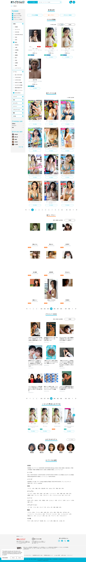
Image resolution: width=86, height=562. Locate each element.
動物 (56, 520)
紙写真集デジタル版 (32, 481)
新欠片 (16, 57)
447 (58, 308)
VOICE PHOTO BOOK (56, 481)
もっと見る (71, 439)
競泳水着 (44, 488)
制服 (38, 488)
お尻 (46, 493)
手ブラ (31, 520)
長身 (69, 493)
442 (41, 308)
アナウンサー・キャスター (53, 514)
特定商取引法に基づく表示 (37, 555)
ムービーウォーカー (59, 469)
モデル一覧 (21, 146)
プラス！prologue (40, 481)
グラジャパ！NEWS (18, 19)
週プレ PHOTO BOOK (18, 74)
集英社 (16, 42)
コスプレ (31, 488)
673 (69, 398)
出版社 (14, 23)
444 (48, 308)
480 (54, 398)
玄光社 (16, 37)
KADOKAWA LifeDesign (19, 34)
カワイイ (62, 500)
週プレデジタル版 (17, 15)
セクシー (71, 500)
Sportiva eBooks (17, 92)
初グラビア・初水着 (40, 520)
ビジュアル (15, 103)
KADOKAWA (41, 467)
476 (41, 398)
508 (69, 308)
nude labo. (40, 483)
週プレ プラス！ (17, 17)
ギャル (68, 495)
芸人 (48, 515)
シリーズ (15, 96)
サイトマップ (69, 555)
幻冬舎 (16, 39)
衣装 (14, 99)
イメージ (15, 106)
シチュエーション (16, 109)
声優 (59, 512)
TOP (11, 6)
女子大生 (66, 512)
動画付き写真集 (47, 481)
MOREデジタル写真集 (18, 82)
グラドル (31, 512)
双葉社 (16, 65)
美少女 (31, 500)
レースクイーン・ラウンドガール (36, 514)
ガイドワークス (17, 29)
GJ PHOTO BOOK (50, 474)
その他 (14, 116)
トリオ (36, 507)
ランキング (14, 125)
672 (66, 398)
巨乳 (40, 493)
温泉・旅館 (57, 507)
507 (66, 308)
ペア (30, 507)
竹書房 (16, 52)
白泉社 (16, 60)
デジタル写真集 (17, 13)
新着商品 (13, 123)
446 (54, 308)
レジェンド (41, 515)
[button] (74, 415)
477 (44, 398)
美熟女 (45, 500)
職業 (14, 112)
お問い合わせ (63, 555)
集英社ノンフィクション (19, 90)
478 (48, 398)
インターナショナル (58, 495)
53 (66, 209)
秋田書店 (29, 467)
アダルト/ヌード (63, 515)
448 (61, 308)
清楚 (30, 502)
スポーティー (47, 495)
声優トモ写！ (30, 483)
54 (70, 209)
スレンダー (32, 493)
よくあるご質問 (57, 555)
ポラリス (35, 483)
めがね (52, 488)
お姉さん (38, 500)
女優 (46, 512)
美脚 (63, 493)
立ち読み (51, 57)
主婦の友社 (67, 467)
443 (44, 308)
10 (61, 209)
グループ (43, 507)
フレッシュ (39, 495)
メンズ (50, 520)
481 (58, 398)
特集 (13, 127)
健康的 (31, 495)
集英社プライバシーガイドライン (25, 555)
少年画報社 (30, 469)
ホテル (50, 507)
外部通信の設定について (48, 555)
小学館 (16, 47)
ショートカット (54, 493)
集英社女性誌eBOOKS (18, 87)
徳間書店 (16, 55)
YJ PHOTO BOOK (18, 77)
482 (61, 398)
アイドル (39, 512)
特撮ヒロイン (32, 515)
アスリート (55, 515)
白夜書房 (16, 62)
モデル (53, 512)
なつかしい (53, 500)
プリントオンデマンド (66, 481)
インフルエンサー (66, 514)
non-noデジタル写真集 (69, 474)
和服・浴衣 (60, 488)
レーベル (15, 71)
